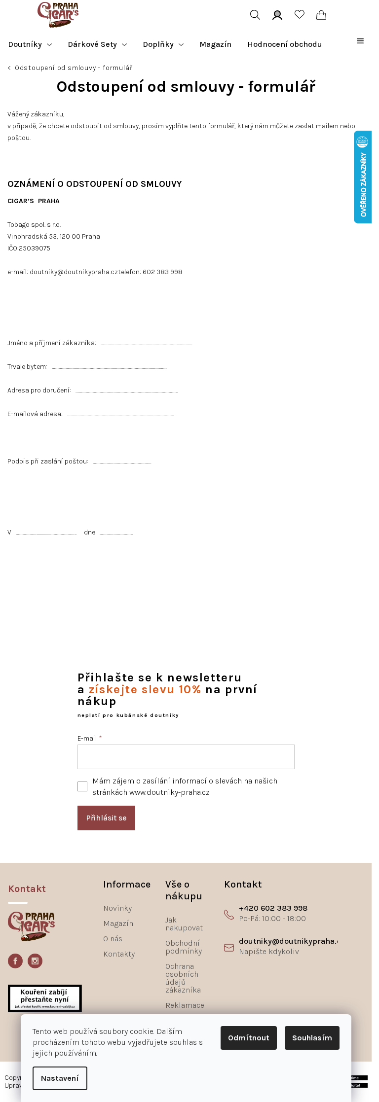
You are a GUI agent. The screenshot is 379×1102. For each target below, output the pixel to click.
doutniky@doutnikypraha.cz (74, 272)
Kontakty (119, 954)
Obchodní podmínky (183, 947)
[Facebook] (15, 961)
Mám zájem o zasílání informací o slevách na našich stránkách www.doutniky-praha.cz (184, 786)
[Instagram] (35, 961)
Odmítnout (248, 1037)
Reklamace (184, 1005)
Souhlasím (312, 1037)
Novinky (117, 908)
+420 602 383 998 (273, 908)
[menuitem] (30, 44)
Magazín (118, 923)
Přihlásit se (106, 817)
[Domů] (10, 69)
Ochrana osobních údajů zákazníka (183, 978)
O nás (112, 938)
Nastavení (60, 1078)
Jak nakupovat (184, 923)
